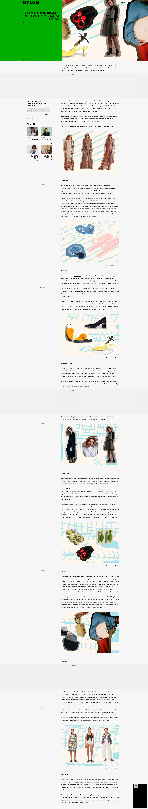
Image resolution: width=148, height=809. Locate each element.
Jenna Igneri (27, 58)
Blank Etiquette (77, 779)
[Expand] (135, 785)
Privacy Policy (34, 118)
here (111, 126)
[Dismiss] (145, 785)
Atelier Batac (84, 692)
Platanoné (88, 576)
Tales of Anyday (78, 478)
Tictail (81, 65)
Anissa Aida (79, 185)
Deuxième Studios (102, 368)
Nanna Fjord (77, 275)
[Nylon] (31, 2)
